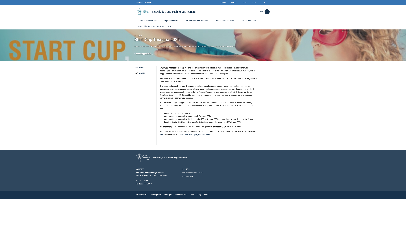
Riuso (206, 195)
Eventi (233, 2)
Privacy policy (141, 195)
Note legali (168, 195)
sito (161, 134)
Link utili (185, 169)
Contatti (244, 2)
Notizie (223, 2)
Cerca (192, 195)
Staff (254, 2)
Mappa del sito (187, 176)
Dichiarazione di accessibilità (192, 173)
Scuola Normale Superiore (144, 2)
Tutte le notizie (139, 67)
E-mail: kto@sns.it (143, 180)
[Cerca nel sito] (267, 11)
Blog (199, 195)
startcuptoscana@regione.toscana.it (195, 134)
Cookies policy (155, 195)
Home (139, 26)
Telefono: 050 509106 (144, 184)
